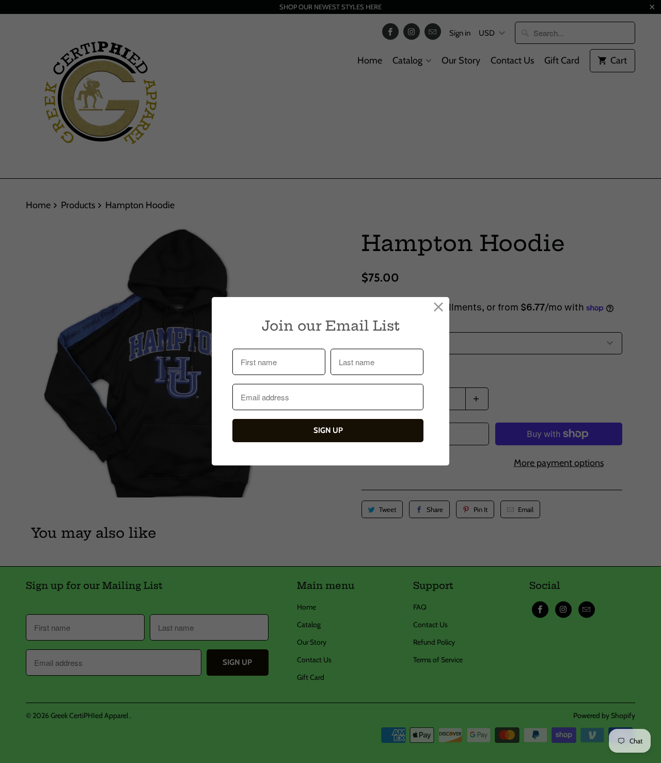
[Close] (439, 308)
